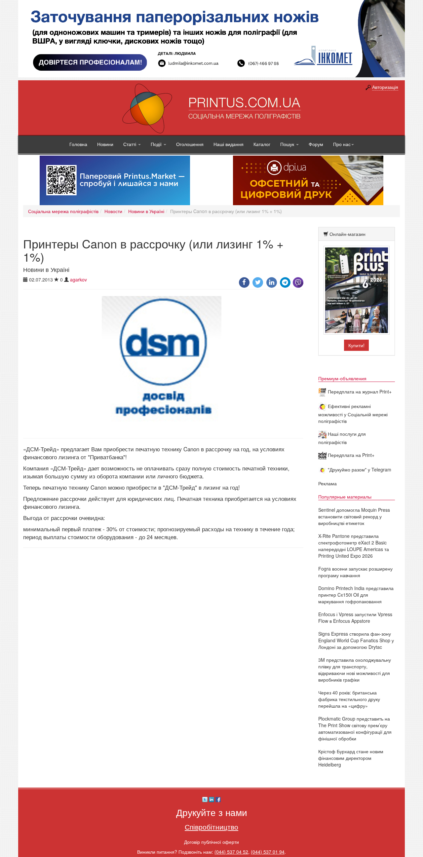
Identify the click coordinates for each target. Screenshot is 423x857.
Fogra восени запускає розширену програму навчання (355, 571)
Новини (105, 144)
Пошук (287, 144)
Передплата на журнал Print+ (359, 391)
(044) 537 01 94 (268, 851)
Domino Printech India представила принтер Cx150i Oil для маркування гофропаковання (356, 595)
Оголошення (190, 144)
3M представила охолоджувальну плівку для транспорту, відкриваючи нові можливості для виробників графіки (354, 669)
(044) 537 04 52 (231, 851)
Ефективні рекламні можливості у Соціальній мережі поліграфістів (353, 413)
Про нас (342, 144)
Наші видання (228, 144)
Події (157, 144)
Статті (130, 144)
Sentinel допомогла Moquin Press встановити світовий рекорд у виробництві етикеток (354, 516)
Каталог (261, 144)
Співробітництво (211, 827)
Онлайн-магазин (347, 234)
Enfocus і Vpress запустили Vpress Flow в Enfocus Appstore (355, 617)
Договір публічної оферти (211, 841)
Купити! (356, 345)
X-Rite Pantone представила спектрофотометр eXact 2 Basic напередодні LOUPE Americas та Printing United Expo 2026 (353, 546)
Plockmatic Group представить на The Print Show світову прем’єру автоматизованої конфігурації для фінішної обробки (355, 728)
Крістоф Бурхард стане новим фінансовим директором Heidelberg (350, 758)
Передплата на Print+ (350, 455)
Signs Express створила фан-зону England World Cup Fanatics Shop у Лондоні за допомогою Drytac (356, 640)
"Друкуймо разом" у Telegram (359, 469)
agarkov (78, 279)
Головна (78, 144)
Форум (316, 144)
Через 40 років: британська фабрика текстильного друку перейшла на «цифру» (349, 699)
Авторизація (385, 87)
